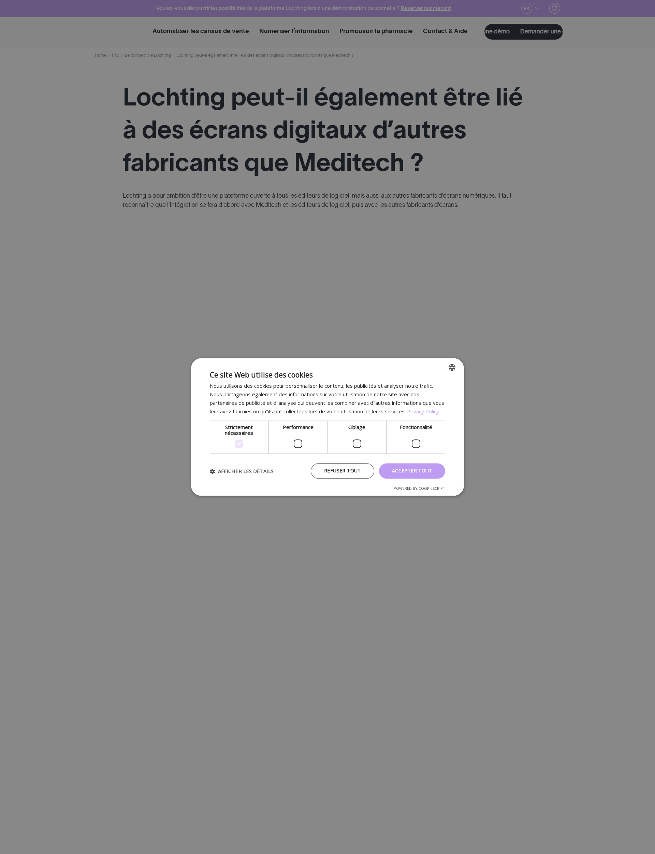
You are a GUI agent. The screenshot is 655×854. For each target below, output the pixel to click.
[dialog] (327, 427)
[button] (242, 471)
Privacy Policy (423, 411)
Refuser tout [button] (342, 471)
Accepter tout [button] (412, 471)
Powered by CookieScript (419, 488)
